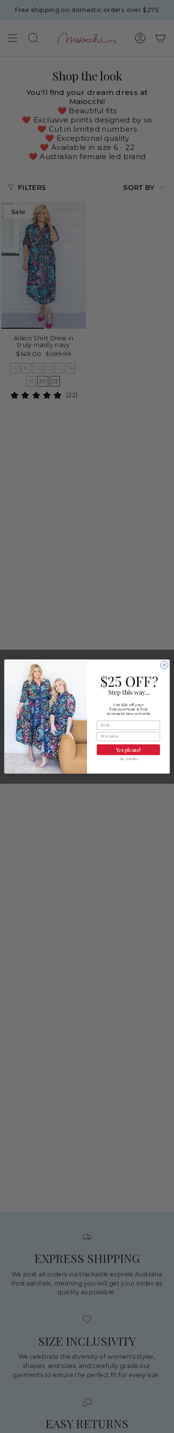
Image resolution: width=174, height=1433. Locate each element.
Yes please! (128, 749)
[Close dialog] (164, 665)
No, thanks (128, 759)
